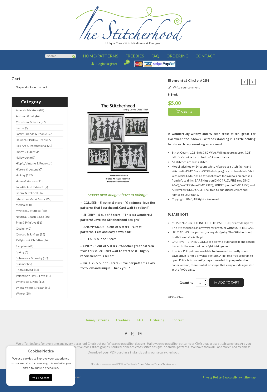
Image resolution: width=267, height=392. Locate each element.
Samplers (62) (24, 246)
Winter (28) (23, 293)
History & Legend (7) (29, 169)
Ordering (157, 320)
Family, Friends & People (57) (34, 134)
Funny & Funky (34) (28, 151)
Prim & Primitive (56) (29, 222)
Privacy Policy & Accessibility (222, 377)
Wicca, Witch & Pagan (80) (33, 287)
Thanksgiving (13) (27, 269)
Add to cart (228, 282)
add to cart (186, 113)
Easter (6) (22, 128)
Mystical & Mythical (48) (31, 210)
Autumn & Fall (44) (28, 116)
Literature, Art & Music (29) (33, 199)
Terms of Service (162, 364)
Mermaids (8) (24, 205)
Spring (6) (22, 252)
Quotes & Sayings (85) (30, 234)
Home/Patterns (96, 320)
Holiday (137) (24, 175)
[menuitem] (100, 56)
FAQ (140, 320)
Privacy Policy (144, 364)
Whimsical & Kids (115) (30, 281)
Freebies (123, 320)
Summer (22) (24, 264)
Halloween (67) (25, 157)
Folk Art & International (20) (34, 145)
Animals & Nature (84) (30, 110)
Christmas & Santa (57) (31, 122)
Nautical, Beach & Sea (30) (33, 216)
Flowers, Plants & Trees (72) (34, 140)
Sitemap (250, 377)
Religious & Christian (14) (32, 240)
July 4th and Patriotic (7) (32, 187)
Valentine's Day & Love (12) (33, 276)
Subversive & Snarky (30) (32, 258)
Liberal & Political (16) (30, 193)
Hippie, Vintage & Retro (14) (34, 163)
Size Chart (178, 297)
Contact (177, 320)
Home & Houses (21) (29, 181)
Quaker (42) (23, 228)
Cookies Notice (41, 351)
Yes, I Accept (40, 378)
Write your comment (186, 87)
